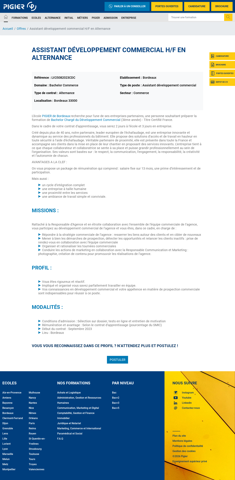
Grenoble (7, 428)
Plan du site (179, 435)
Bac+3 (115, 402)
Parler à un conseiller (129, 6)
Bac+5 (115, 407)
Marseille (7, 454)
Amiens (6, 397)
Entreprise (128, 17)
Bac (114, 392)
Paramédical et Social (69, 433)
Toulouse (34, 454)
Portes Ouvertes (166, 6)
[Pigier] (20, 6)
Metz (5, 464)
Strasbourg (35, 448)
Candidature (196, 6)
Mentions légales (182, 440)
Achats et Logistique (69, 392)
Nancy (32, 397)
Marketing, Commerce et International (79, 428)
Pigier (96, 17)
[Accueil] (6, 17)
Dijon (5, 423)
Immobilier (63, 418)
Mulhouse (34, 392)
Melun (6, 459)
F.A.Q (60, 438)
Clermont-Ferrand (12, 418)
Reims (32, 428)
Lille (4, 438)
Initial (68, 17)
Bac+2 (115, 397)
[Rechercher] (228, 17)
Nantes (33, 402)
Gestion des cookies (184, 451)
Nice (31, 407)
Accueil (8, 29)
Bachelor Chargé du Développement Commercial (86, 120)
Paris (32, 423)
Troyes (33, 464)
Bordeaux (7, 413)
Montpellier (9, 469)
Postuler (117, 360)
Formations (20, 17)
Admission (111, 17)
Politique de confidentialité (187, 446)
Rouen (32, 433)
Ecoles (36, 17)
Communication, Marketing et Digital (78, 407)
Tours (32, 459)
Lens (5, 433)
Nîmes (32, 413)
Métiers (82, 17)
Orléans (33, 418)
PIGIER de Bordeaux (56, 116)
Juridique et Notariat (69, 423)
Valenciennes (36, 469)
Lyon (5, 448)
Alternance (53, 17)
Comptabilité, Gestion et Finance (75, 413)
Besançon (8, 407)
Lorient (6, 443)
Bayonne (7, 402)
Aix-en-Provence (11, 392)
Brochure (221, 6)
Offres (21, 29)
